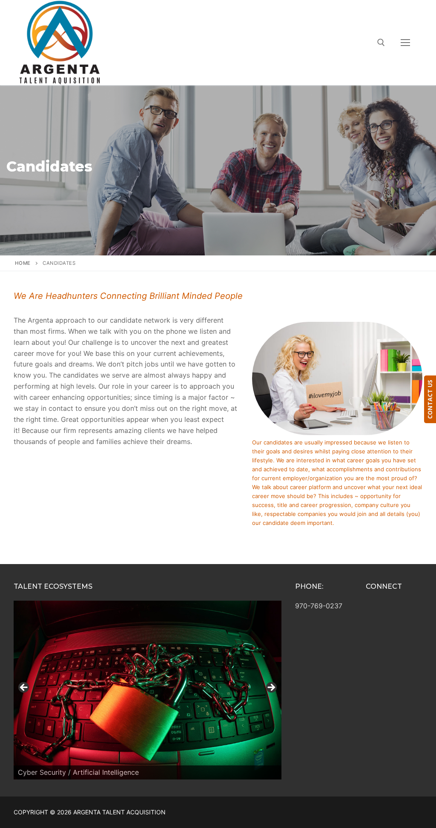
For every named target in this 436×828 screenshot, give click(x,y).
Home (23, 263)
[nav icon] (405, 43)
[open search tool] (381, 42)
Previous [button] (24, 688)
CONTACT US (430, 399)
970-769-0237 (318, 606)
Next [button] (270, 688)
